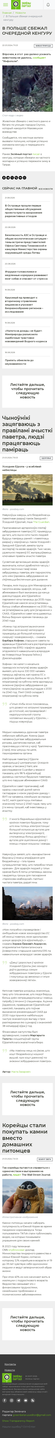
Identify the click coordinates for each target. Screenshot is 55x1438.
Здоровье (46, 458)
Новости (20, 12)
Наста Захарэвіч (21, 1071)
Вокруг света (45, 1159)
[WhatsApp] (24, 177)
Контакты (10, 1364)
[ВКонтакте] (20, 177)
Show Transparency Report (18, 1421)
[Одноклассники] (4, 177)
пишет (17, 1174)
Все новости (46, 189)
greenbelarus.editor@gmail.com (32, 1415)
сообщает (39, 57)
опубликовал (16, 1250)
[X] (12, 177)
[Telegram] (8, 177)
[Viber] (16, 177)
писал (36, 154)
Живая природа (43, 46)
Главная (7, 12)
